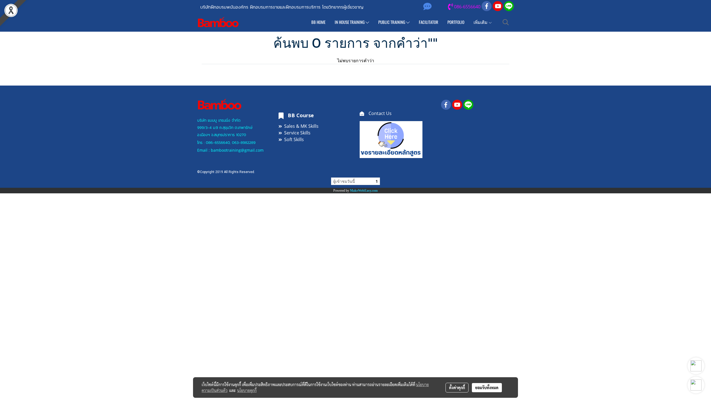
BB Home (318, 22)
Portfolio (455, 22)
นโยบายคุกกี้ (247, 390)
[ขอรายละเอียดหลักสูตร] (391, 139)
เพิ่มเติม (481, 22)
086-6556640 (218, 143)
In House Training (350, 22)
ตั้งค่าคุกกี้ (457, 387)
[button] (506, 22)
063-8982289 (244, 143)
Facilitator (428, 22)
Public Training (392, 22)
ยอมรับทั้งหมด (487, 387)
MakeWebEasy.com (364, 190)
